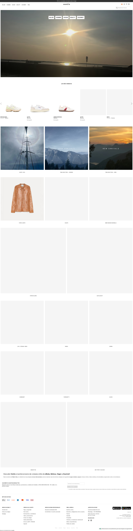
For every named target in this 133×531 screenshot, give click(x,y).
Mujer (3, 4)
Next (131, 103)
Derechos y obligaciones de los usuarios (75, 511)
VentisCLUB (4, 509)
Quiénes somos (69, 509)
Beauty (18, 4)
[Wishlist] (126, 4)
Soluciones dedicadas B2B (51, 509)
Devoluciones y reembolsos (30, 513)
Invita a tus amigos (6, 511)
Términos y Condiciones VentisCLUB (74, 519)
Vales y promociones (28, 515)
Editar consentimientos (71, 521)
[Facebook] (88, 520)
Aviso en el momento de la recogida (7, 530)
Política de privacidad (81, 489)
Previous (1, 103)
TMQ (29, 4)
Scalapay (4, 513)
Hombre (9, 4)
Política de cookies (70, 523)
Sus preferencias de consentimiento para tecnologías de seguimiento (115, 528)
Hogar (13, 4)
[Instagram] (91, 520)
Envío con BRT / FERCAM (29, 521)
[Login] (124, 4)
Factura (68, 513)
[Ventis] (66, 4)
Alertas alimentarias (28, 519)
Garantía (68, 515)
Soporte (25, 523)
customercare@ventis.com (94, 509)
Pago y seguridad (27, 509)
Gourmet (24, 4)
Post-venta (26, 511)
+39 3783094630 (97, 511)
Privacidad (68, 517)
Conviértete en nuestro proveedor (52, 511)
